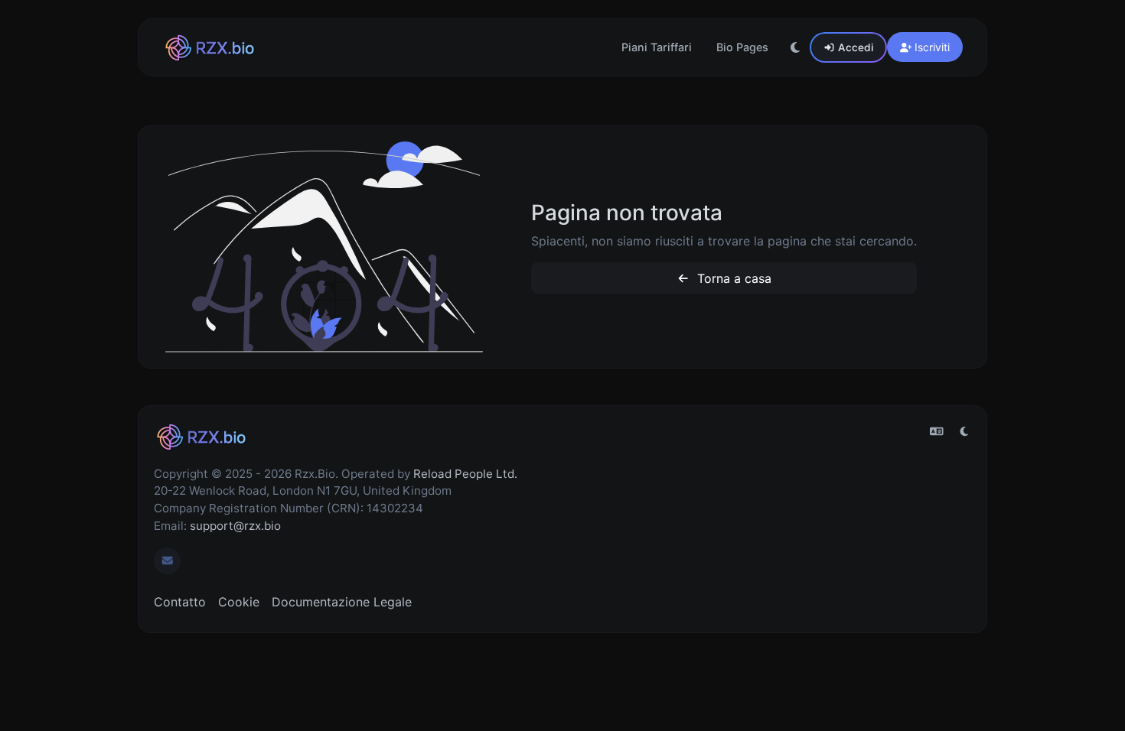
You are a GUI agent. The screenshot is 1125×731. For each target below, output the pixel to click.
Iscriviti (930, 47)
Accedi (854, 47)
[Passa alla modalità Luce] (795, 47)
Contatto (180, 601)
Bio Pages (742, 47)
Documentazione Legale (342, 601)
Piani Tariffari (656, 47)
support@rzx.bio (235, 525)
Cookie (238, 601)
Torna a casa (732, 278)
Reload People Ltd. (465, 473)
